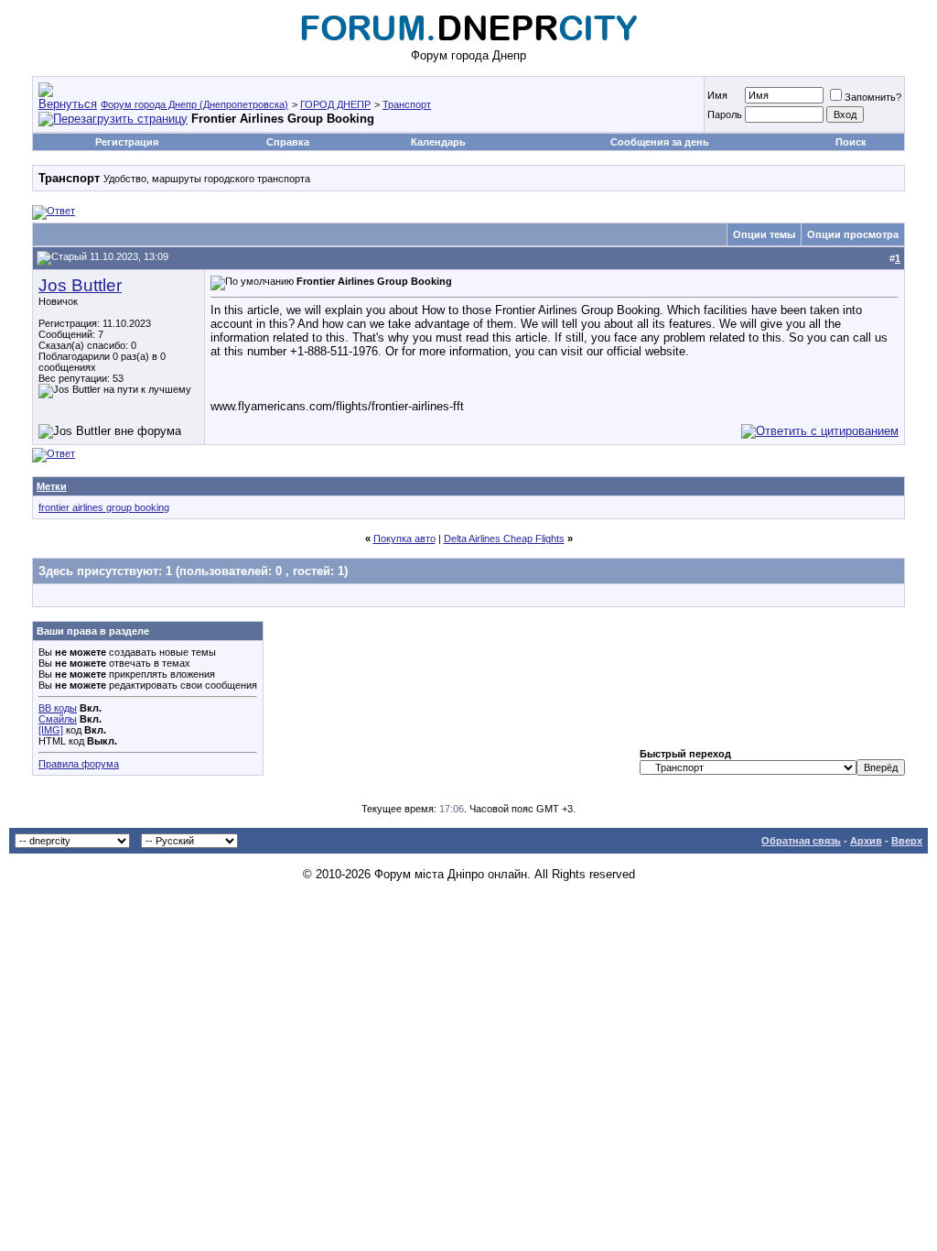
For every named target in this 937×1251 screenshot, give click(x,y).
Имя (717, 95)
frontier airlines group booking (103, 507)
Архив (866, 840)
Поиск (851, 141)
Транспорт (406, 104)
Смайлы (57, 718)
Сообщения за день (659, 141)
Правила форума (78, 763)
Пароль (724, 114)
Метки (52, 486)
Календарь (438, 141)
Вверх (906, 840)
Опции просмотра (853, 234)
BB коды (57, 707)
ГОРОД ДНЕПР (335, 104)
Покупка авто (404, 538)
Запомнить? (873, 97)
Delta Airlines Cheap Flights (504, 538)
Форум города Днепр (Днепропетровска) (194, 104)
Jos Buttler (80, 285)
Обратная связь (801, 840)
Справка (287, 141)
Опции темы (764, 234)
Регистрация (126, 141)
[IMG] (50, 729)
